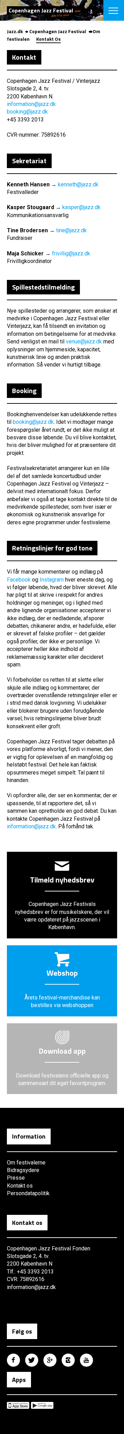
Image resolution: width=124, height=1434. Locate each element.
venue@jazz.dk (84, 341)
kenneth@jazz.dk (78, 184)
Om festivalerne (26, 1162)
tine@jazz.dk (71, 230)
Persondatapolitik (28, 1193)
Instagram (52, 579)
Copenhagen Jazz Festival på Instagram (68, 1360)
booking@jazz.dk (27, 111)
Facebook (19, 579)
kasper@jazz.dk (81, 207)
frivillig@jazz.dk (71, 253)
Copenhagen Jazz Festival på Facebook (13, 1360)
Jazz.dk (15, 31)
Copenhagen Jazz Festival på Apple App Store (18, 1405)
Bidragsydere (23, 1170)
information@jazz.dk (31, 104)
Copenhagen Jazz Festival (57, 31)
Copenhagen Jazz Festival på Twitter (31, 1360)
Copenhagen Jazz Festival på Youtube (86, 1360)
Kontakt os (20, 1185)
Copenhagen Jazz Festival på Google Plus (49, 1360)
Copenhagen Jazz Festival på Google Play (42, 1405)
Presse (16, 1177)
